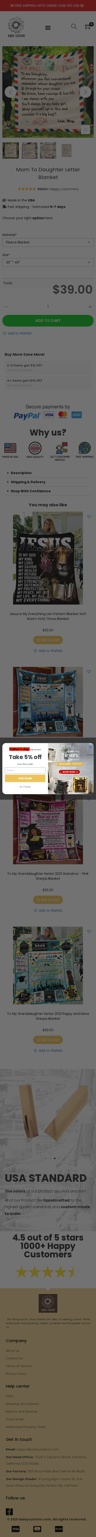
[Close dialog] (90, 747)
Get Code (25, 778)
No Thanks (25, 786)
